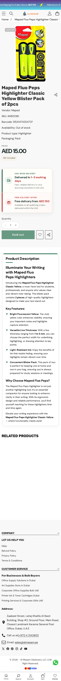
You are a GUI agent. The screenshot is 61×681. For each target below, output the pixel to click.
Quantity (6, 218)
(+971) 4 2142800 (28, 635)
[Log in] (49, 13)
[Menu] (3, 13)
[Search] (11, 13)
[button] (57, 13)
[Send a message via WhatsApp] (55, 662)
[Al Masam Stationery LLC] (30, 13)
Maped (15, 110)
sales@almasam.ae (26, 642)
